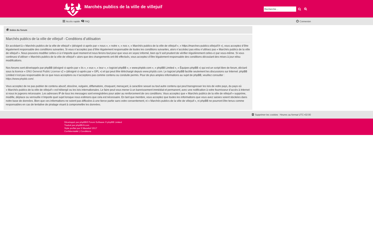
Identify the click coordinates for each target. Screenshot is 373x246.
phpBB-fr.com (82, 125)
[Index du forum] (73, 8)
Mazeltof (87, 128)
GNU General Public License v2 (44, 71)
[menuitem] (85, 21)
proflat (73, 128)
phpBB (83, 122)
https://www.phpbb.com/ (19, 78)
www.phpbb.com (152, 71)
